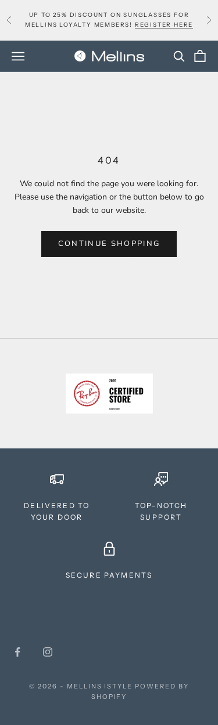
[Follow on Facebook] (17, 652)
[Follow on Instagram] (47, 652)
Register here (164, 24)
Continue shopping (109, 243)
